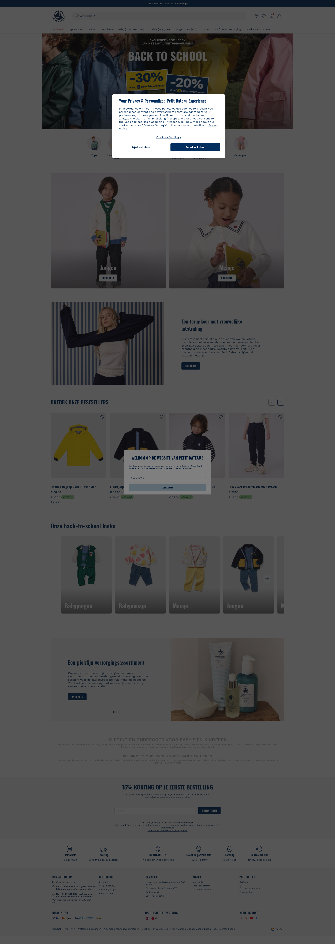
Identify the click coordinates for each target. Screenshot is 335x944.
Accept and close (195, 147)
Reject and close (141, 147)
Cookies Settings (168, 137)
